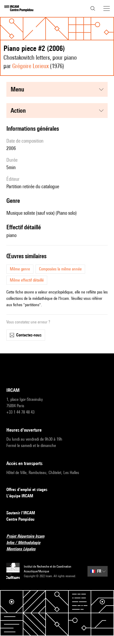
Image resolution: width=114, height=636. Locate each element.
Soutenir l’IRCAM (20, 512)
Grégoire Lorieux (30, 65)
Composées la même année (60, 268)
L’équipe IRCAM (19, 495)
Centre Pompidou (20, 519)
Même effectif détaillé (27, 280)
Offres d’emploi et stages (26, 489)
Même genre (20, 268)
